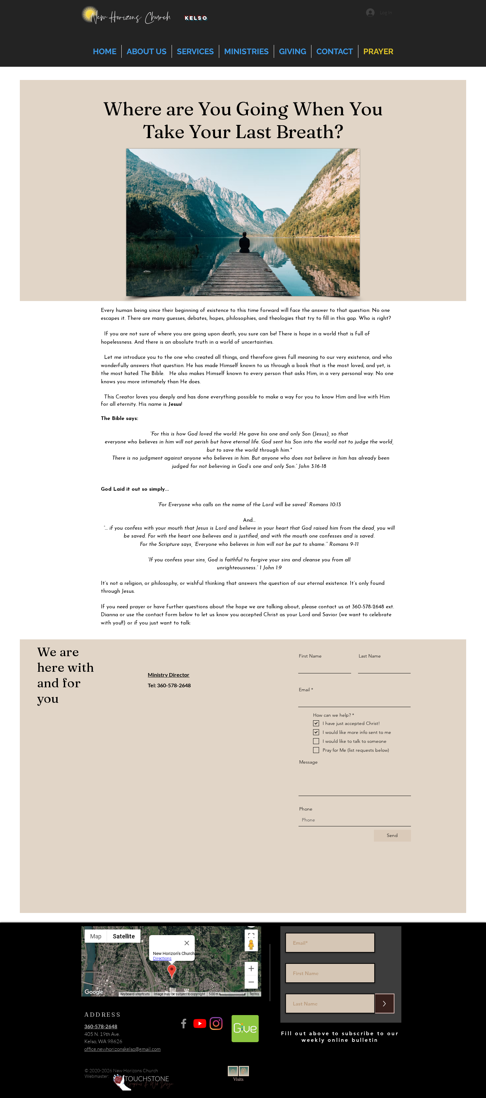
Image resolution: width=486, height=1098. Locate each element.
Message (308, 762)
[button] (147, 51)
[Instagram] (216, 1023)
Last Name (370, 656)
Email (304, 689)
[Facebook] (183, 1023)
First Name (310, 656)
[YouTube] (199, 1023)
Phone (305, 809)
